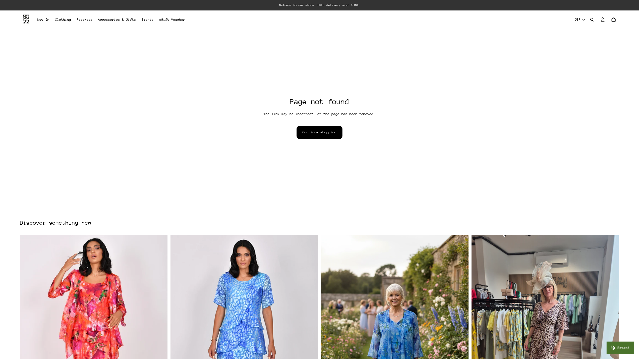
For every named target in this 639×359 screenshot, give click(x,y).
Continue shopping (319, 132)
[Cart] (613, 19)
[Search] (592, 19)
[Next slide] (611, 333)
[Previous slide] (479, 333)
